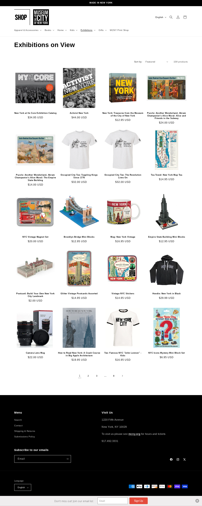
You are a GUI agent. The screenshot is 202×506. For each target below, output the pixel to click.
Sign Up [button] (138, 500)
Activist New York (79, 113)
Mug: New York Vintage (122, 237)
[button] (27, 30)
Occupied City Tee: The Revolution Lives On (122, 176)
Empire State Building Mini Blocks (166, 237)
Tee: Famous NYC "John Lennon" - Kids (122, 354)
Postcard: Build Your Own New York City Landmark (35, 294)
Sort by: (138, 61)
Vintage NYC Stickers (123, 293)
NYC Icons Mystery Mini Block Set (166, 353)
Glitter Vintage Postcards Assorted (79, 293)
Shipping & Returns (24, 431)
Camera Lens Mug (35, 353)
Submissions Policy (24, 436)
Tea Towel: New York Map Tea (166, 175)
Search (18, 420)
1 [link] (79, 375)
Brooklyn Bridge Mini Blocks (79, 237)
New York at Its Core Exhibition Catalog (35, 113)
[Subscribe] (67, 459)
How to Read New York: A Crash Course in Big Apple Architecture (79, 354)
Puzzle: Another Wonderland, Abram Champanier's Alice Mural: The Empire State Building (35, 177)
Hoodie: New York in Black (166, 293)
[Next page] (122, 375)
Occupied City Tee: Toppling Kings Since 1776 (79, 176)
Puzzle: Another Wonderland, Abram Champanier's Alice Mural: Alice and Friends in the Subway (166, 116)
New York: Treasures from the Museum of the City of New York (122, 114)
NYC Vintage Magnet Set (35, 237)
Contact (18, 425)
